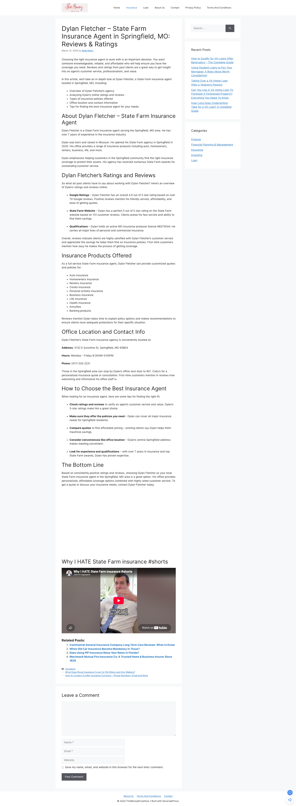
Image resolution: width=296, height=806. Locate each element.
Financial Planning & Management (212, 144)
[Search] (230, 28)
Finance (196, 139)
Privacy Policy (193, 7)
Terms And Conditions (219, 7)
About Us (160, 7)
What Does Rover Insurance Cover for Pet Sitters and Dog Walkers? (100, 672)
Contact (175, 7)
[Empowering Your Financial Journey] (75, 7)
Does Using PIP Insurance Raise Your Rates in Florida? (104, 652)
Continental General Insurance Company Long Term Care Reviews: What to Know (122, 644)
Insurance (131, 7)
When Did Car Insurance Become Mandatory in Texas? (105, 648)
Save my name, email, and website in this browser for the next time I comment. (114, 767)
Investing (196, 155)
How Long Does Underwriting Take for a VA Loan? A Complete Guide (211, 107)
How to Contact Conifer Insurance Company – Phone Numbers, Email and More (106, 675)
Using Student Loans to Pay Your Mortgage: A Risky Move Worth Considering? (211, 71)
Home (117, 7)
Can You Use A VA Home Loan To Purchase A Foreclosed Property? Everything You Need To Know (212, 93)
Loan (145, 7)
